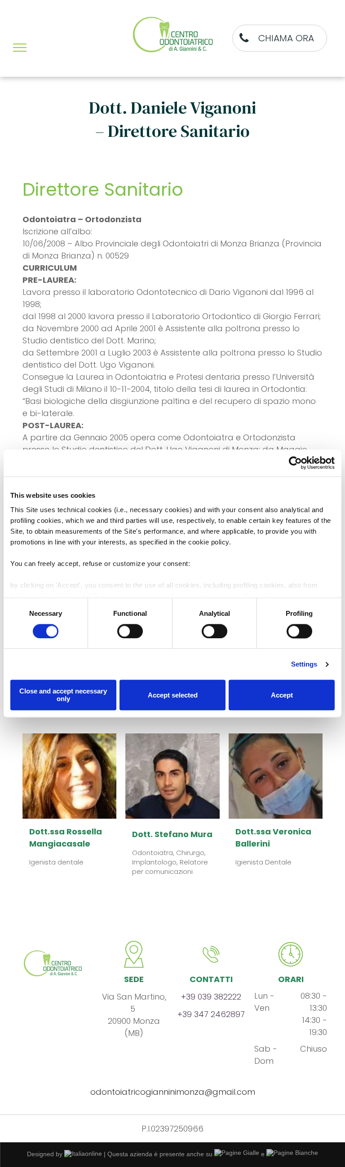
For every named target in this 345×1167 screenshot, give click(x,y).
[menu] (19, 47)
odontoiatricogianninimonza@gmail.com (172, 1091)
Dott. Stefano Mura (172, 834)
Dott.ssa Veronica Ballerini (273, 837)
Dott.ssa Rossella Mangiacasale (65, 837)
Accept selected (173, 695)
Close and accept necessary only (63, 695)
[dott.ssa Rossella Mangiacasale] (69, 776)
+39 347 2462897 (211, 1014)
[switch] (130, 631)
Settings (304, 664)
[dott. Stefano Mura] (172, 776)
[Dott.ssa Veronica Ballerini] (276, 776)
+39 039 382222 (211, 996)
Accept (282, 695)
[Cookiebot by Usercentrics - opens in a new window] (295, 462)
